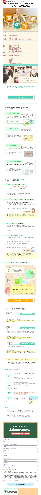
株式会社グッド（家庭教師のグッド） (14, 35)
